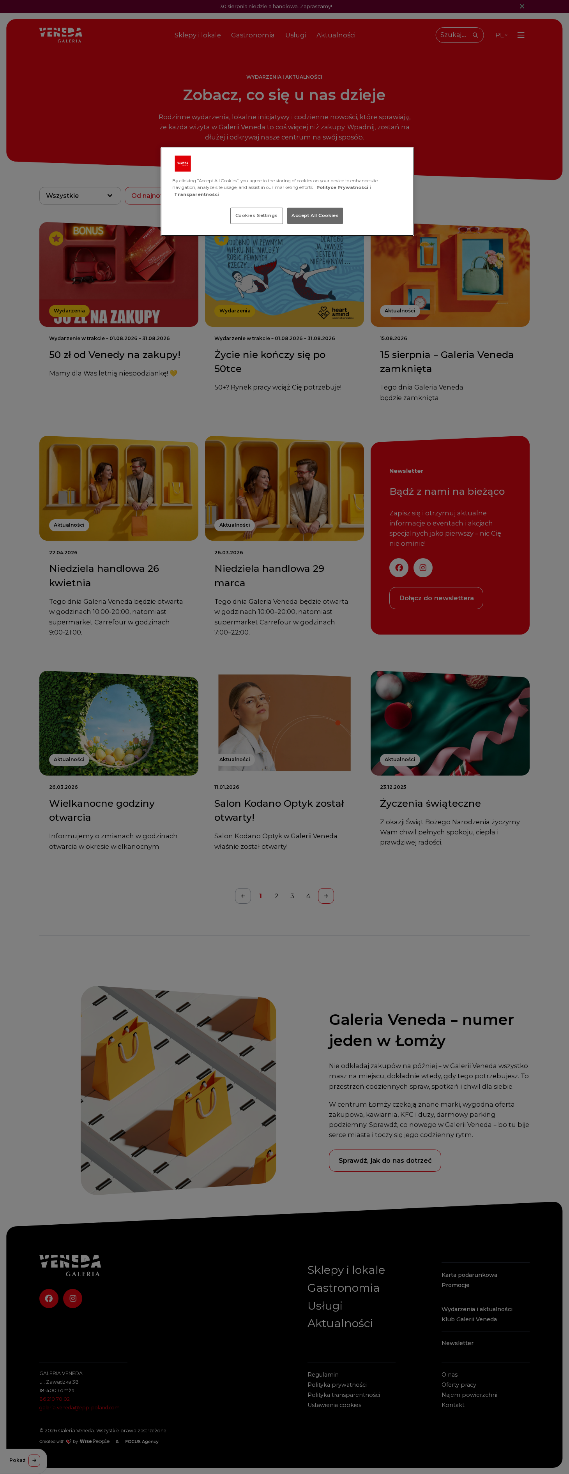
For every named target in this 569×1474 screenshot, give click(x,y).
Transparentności (196, 194)
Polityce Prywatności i (343, 187)
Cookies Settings (256, 215)
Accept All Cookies (315, 215)
